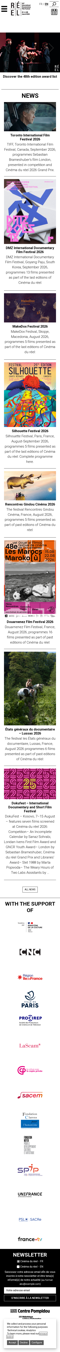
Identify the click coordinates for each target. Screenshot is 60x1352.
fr (40, 4)
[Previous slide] (8, 48)
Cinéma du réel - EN (31, 1266)
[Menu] (4, 9)
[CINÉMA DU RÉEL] (23, 8)
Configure (37, 1342)
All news (30, 889)
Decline (24, 1342)
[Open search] (54, 4)
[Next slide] (51, 48)
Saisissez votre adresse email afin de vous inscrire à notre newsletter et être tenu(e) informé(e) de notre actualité (30, 1277)
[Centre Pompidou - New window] (30, 1311)
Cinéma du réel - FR (31, 1261)
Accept (12, 1342)
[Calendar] (54, 12)
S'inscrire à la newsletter (30, 1298)
